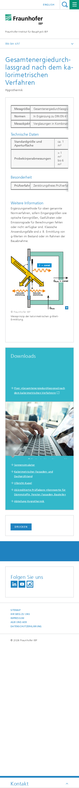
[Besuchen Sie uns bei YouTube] (22, 584)
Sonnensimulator (24, 464)
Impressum (17, 618)
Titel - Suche (65, 4)
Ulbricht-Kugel (23, 483)
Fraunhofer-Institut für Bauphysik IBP (26, 31)
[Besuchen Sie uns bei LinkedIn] (14, 584)
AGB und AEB (19, 622)
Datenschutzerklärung (26, 626)
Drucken (21, 526)
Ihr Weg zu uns (20, 614)
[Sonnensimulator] (39, 430)
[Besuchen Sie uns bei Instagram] (30, 584)
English (49, 4)
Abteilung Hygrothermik (29, 501)
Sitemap (15, 610)
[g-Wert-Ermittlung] (39, 279)
